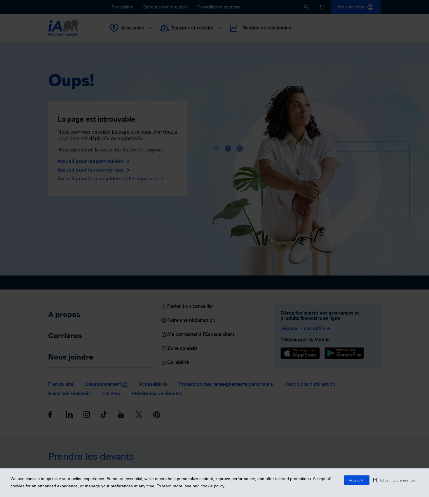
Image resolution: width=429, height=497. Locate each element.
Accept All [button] (357, 480)
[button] (394, 480)
